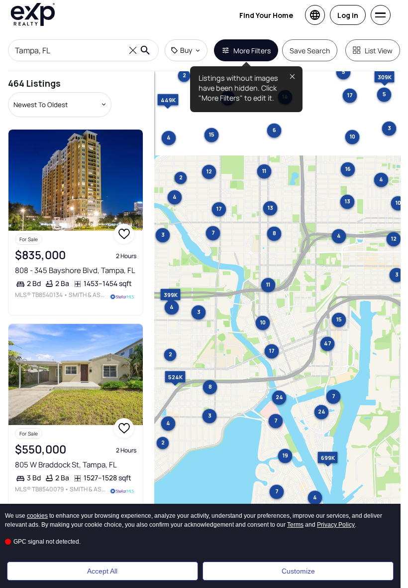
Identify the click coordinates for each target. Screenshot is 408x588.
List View (379, 50)
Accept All (102, 571)
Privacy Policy (336, 524)
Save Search (310, 50)
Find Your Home (266, 15)
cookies (37, 515)
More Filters (252, 50)
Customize (298, 571)
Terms (295, 524)
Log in (347, 15)
